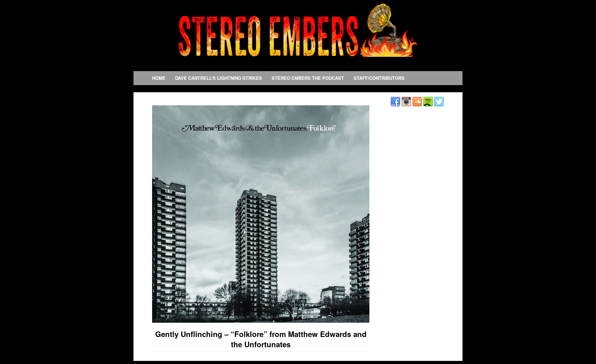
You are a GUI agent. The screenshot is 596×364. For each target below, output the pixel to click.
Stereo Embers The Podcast (308, 78)
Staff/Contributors (379, 78)
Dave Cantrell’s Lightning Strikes (218, 78)
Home (158, 78)
